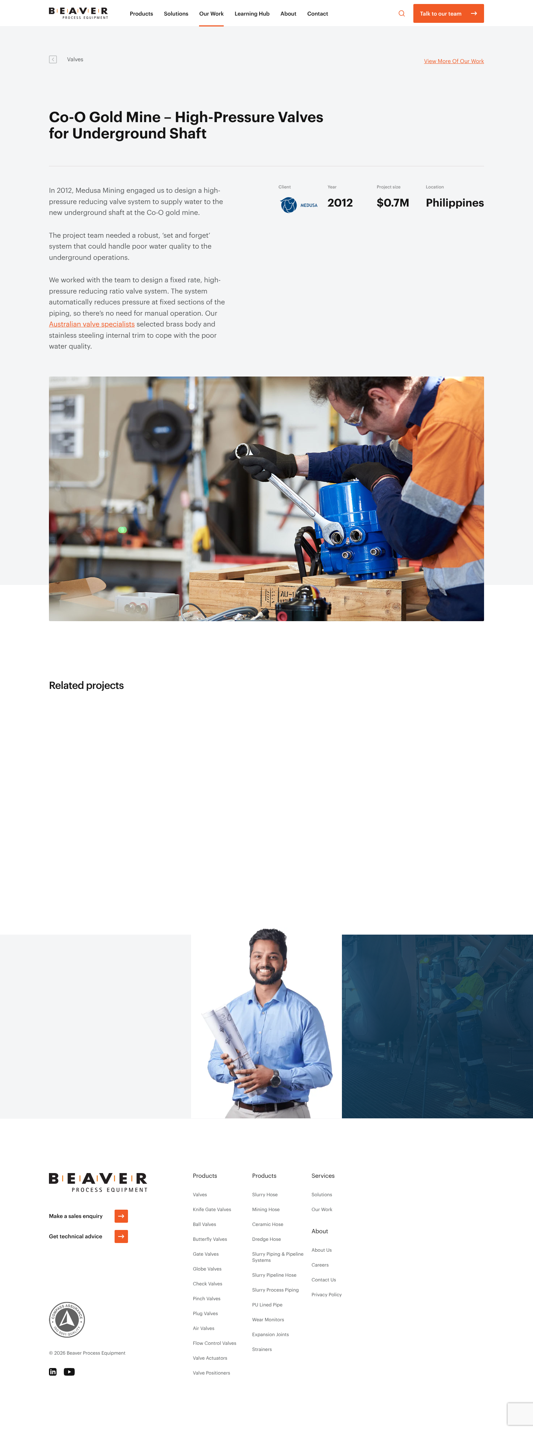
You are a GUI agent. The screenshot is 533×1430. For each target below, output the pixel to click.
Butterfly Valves (210, 1239)
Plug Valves (205, 1313)
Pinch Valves (206, 1298)
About (289, 13)
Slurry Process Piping (275, 1290)
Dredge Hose (266, 1239)
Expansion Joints (270, 1334)
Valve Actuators (210, 1358)
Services (323, 1175)
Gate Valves (206, 1254)
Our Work (211, 13)
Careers (320, 1265)
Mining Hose (266, 1209)
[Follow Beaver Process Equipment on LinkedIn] (53, 1372)
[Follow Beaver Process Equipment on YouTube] (69, 1372)
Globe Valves (207, 1269)
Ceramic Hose (268, 1224)
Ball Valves (204, 1224)
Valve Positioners (211, 1373)
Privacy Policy (326, 1294)
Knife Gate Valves (212, 1209)
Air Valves (203, 1328)
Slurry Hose (265, 1194)
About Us (321, 1250)
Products (141, 13)
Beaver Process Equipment (96, 1353)
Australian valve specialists (92, 324)
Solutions (176, 13)
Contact (317, 13)
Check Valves (207, 1283)
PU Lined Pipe (267, 1305)
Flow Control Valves (214, 1343)
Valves (75, 59)
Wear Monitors (268, 1319)
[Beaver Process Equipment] (78, 13)
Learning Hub (252, 13)
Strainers (262, 1349)
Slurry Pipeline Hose (274, 1275)
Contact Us (323, 1280)
